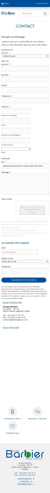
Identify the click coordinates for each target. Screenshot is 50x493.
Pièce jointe (6, 199)
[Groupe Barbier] (8, 13)
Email (4, 85)
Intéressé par (5, 160)
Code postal (7, 145)
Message (6, 172)
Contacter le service (7, 51)
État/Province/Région (11, 135)
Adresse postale (9, 115)
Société (4, 75)
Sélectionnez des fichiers (32, 211)
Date (3, 248)
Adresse (6, 106)
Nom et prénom (6, 62)
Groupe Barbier (42, 3)
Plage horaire (7, 258)
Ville (3, 125)
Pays (3, 152)
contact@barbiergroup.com (15, 320)
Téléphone (7, 96)
